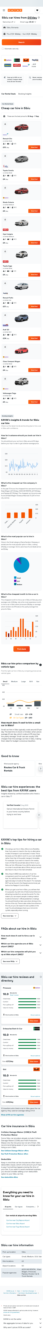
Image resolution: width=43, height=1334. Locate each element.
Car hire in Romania (9, 1293)
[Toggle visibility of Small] (17, 577)
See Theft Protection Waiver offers (14, 1154)
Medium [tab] (14, 681)
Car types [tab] (18, 1207)
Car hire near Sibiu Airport (15, 1223)
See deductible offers (9, 1177)
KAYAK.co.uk (10, 1291)
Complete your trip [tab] (33, 1207)
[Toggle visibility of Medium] (18, 584)
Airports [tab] (8, 1207)
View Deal (34, 147)
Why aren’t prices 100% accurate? (17, 1327)
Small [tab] (5, 681)
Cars (18, 1291)
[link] (21, 649)
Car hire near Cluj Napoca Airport (18, 1220)
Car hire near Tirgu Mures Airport (18, 1227)
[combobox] (9, 22)
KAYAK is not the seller (12, 1319)
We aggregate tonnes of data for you (18, 1323)
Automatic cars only (11, 49)
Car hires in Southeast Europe (27, 1293)
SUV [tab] (31, 681)
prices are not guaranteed (11, 1312)
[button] (3, 10)
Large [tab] (23, 681)
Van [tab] (37, 681)
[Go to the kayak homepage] (15, 10)
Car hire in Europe (28, 1291)
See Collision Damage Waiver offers (15, 1151)
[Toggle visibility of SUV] (17, 581)
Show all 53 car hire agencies (12, 1115)
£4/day (32, 17)
